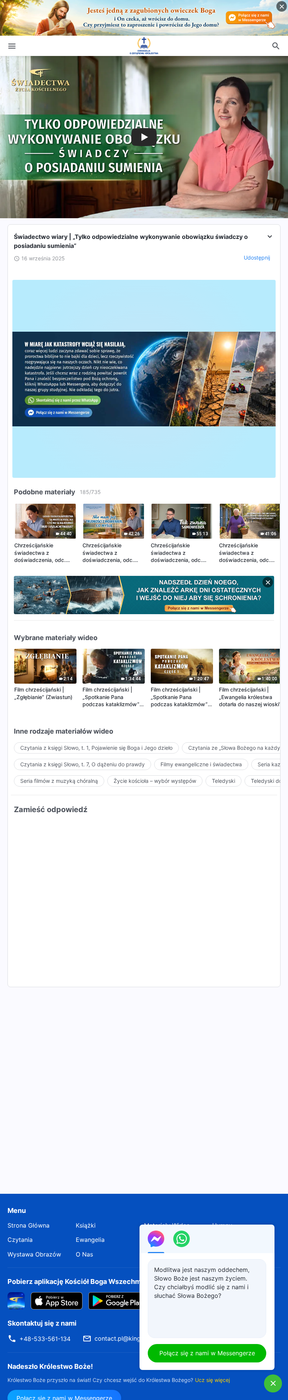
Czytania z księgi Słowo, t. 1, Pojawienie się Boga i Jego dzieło (96, 748)
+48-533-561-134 (45, 1339)
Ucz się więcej (212, 1380)
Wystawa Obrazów (34, 1254)
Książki (86, 1225)
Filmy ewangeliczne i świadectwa (201, 764)
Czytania (20, 1239)
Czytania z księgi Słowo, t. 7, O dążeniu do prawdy (82, 764)
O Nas (84, 1254)
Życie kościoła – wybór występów (155, 781)
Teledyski (223, 781)
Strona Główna (29, 1225)
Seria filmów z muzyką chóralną (59, 781)
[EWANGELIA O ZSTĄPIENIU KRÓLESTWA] (144, 46)
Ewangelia (90, 1239)
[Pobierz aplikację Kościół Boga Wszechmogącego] (16, 1300)
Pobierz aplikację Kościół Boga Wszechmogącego (89, 1281)
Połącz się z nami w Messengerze (207, 1353)
